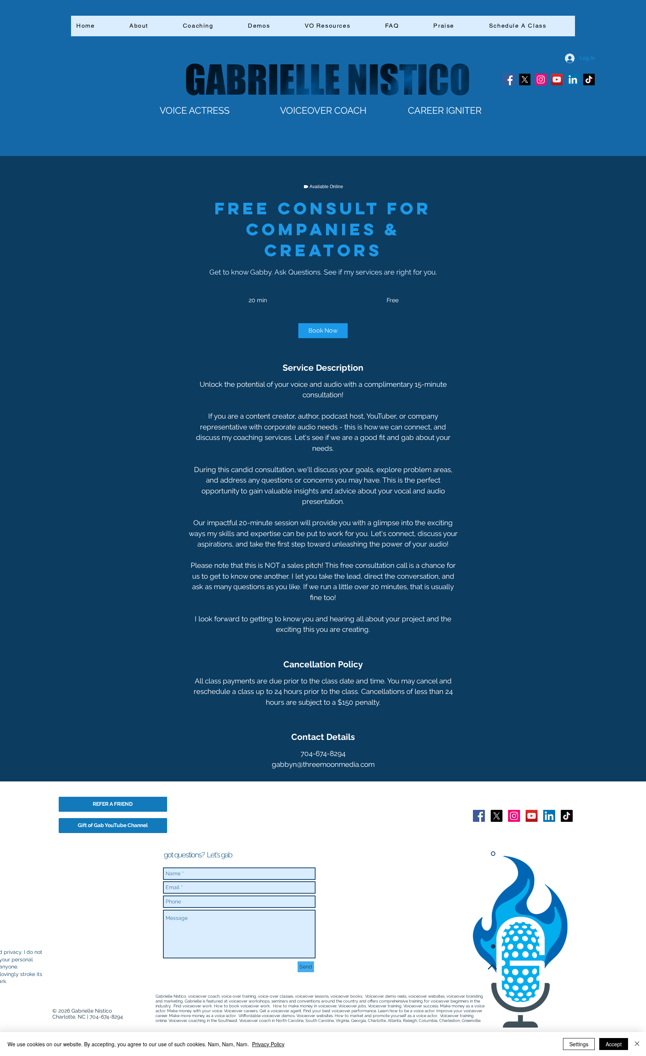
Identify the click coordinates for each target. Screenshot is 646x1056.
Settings (578, 1044)
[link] (323, 330)
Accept (614, 1044)
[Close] (637, 1044)
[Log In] (564, 58)
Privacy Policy (268, 1044)
